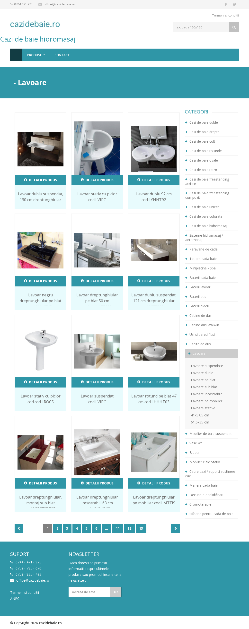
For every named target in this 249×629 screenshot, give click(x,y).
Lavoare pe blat (203, 380)
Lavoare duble (202, 373)
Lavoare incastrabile (206, 394)
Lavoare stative (203, 408)
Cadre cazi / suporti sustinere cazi (210, 473)
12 (129, 528)
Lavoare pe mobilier (206, 401)
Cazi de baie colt (201, 141)
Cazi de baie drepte (204, 131)
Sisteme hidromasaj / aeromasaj (204, 237)
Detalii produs (42, 180)
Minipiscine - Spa (202, 268)
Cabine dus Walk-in (203, 325)
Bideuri (194, 452)
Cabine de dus (200, 315)
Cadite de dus (199, 344)
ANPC (14, 598)
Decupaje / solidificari (205, 494)
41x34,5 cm (200, 415)
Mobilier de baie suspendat (210, 433)
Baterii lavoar (199, 287)
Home (16, 55)
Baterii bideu (198, 306)
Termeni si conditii (225, 15)
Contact (62, 55)
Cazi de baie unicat (203, 207)
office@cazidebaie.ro (59, 4)
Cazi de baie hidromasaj (207, 226)
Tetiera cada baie (202, 258)
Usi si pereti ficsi (201, 334)
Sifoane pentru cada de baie (210, 513)
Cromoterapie (199, 504)
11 (118, 528)
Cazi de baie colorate (205, 216)
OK (116, 592)
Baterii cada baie (202, 277)
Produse (34, 55)
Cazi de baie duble (203, 122)
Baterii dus (197, 296)
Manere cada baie (203, 485)
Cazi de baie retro (202, 169)
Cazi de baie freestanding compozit (207, 195)
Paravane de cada (203, 249)
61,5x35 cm (200, 422)
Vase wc (195, 443)
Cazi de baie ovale (203, 160)
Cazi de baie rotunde (205, 150)
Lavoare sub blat (204, 387)
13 (141, 528)
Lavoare (198, 353)
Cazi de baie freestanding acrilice (207, 181)
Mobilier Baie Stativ (204, 462)
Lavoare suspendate (207, 365)
